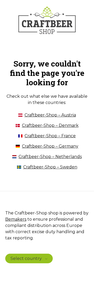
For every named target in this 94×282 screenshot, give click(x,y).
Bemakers (15, 219)
